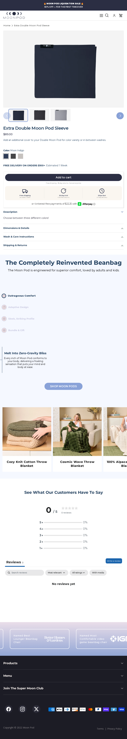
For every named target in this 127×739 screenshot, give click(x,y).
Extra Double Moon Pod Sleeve (31, 25)
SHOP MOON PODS (63, 386)
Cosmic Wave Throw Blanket (77, 464)
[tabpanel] (63, 595)
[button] (121, 15)
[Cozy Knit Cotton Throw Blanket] (26, 431)
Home (6, 25)
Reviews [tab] (14, 562)
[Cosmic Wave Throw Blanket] (77, 431)
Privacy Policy (114, 728)
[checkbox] (98, 573)
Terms (100, 728)
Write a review (114, 561)
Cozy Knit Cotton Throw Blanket (27, 464)
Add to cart (63, 177)
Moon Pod (28, 727)
